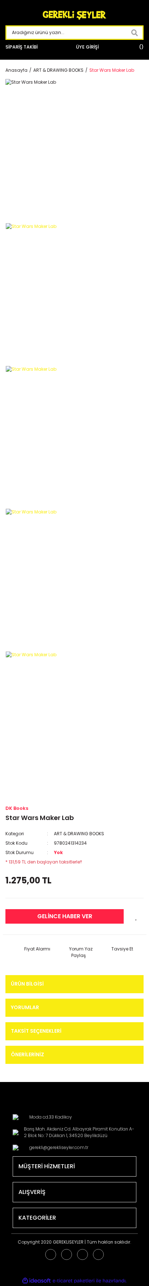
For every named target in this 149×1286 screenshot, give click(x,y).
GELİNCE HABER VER (64, 916)
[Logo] (74, 15)
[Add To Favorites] (136, 916)
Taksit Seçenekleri (36, 1031)
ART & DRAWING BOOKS (79, 834)
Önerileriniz (27, 1054)
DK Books (16, 808)
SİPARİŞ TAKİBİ (21, 46)
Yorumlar (25, 1007)
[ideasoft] (36, 1280)
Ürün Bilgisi (27, 983)
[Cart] (140, 47)
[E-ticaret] (73, 1280)
